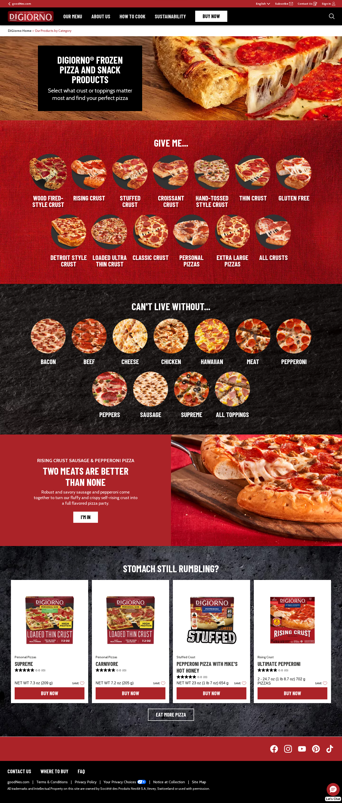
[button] (76, 683)
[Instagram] (290, 749)
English (261, 3)
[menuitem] (73, 16)
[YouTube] (304, 749)
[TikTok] (330, 749)
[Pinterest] (318, 749)
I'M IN (86, 517)
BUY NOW (211, 16)
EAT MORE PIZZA (171, 714)
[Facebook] (276, 749)
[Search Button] (332, 16)
